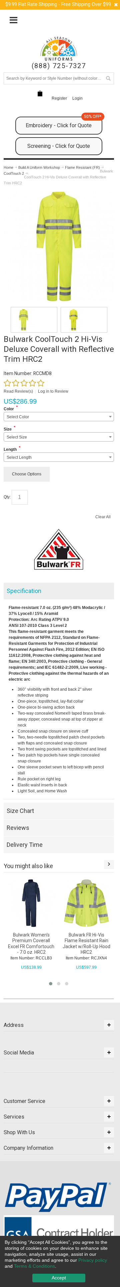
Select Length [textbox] (19, 457)
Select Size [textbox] (17, 437)
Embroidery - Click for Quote (63, 123)
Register (59, 98)
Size (8, 429)
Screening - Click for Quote (58, 146)
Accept (59, 1277)
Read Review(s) (18, 391)
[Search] (108, 78)
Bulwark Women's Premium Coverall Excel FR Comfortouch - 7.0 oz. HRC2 (31, 943)
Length (10, 449)
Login (77, 98)
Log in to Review (53, 391)
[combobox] (59, 416)
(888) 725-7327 (59, 66)
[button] (51, 983)
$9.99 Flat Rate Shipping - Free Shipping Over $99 (58, 4)
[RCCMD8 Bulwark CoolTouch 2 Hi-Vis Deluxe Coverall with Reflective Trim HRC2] (34, 320)
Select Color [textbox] (18, 417)
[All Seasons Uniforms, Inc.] (58, 48)
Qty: (7, 497)
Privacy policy (92, 1260)
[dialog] (60, 1261)
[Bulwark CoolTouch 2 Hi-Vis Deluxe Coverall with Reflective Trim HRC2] (59, 194)
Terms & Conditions (34, 1266)
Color (9, 409)
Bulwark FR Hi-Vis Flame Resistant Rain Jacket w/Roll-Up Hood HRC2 (86, 943)
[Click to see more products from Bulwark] (59, 549)
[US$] (40, 94)
